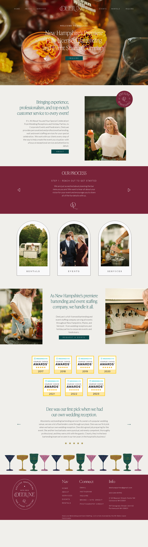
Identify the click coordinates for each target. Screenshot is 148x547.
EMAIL (83, 488)
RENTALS (116, 9)
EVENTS (103, 9)
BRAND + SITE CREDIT (91, 500)
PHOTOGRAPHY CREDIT (92, 504)
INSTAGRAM (86, 492)
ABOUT (28, 9)
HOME (17, 9)
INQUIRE (129, 9)
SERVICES (41, 9)
